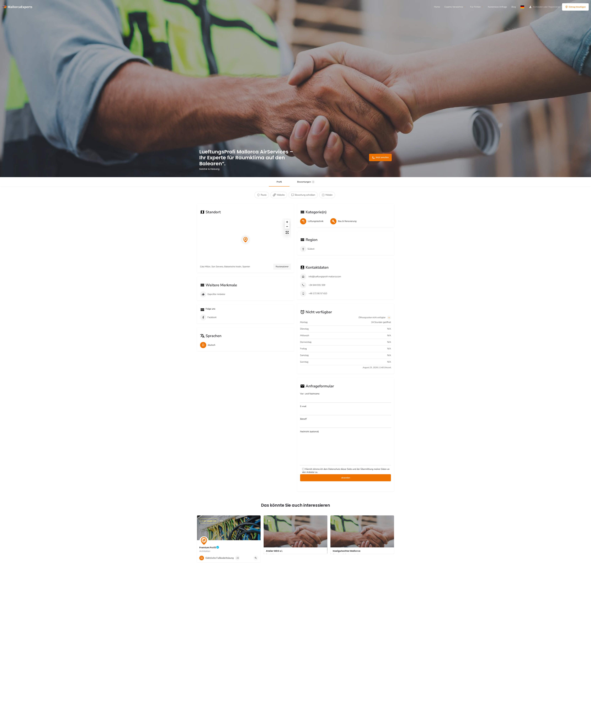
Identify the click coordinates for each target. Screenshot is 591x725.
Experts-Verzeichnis (453, 6)
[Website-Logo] (18, 6)
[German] (522, 7)
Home (437, 6)
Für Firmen (475, 6)
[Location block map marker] (245, 239)
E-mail (303, 406)
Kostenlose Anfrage (497, 6)
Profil (279, 181)
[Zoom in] (287, 222)
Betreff (303, 418)
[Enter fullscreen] (287, 232)
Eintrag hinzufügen (577, 7)
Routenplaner (282, 266)
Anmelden (538, 6)
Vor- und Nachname (309, 393)
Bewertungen (305, 181)
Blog (513, 6)
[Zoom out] (287, 226)
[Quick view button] (255, 558)
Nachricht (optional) (309, 431)
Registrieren (554, 6)
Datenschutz (334, 469)
